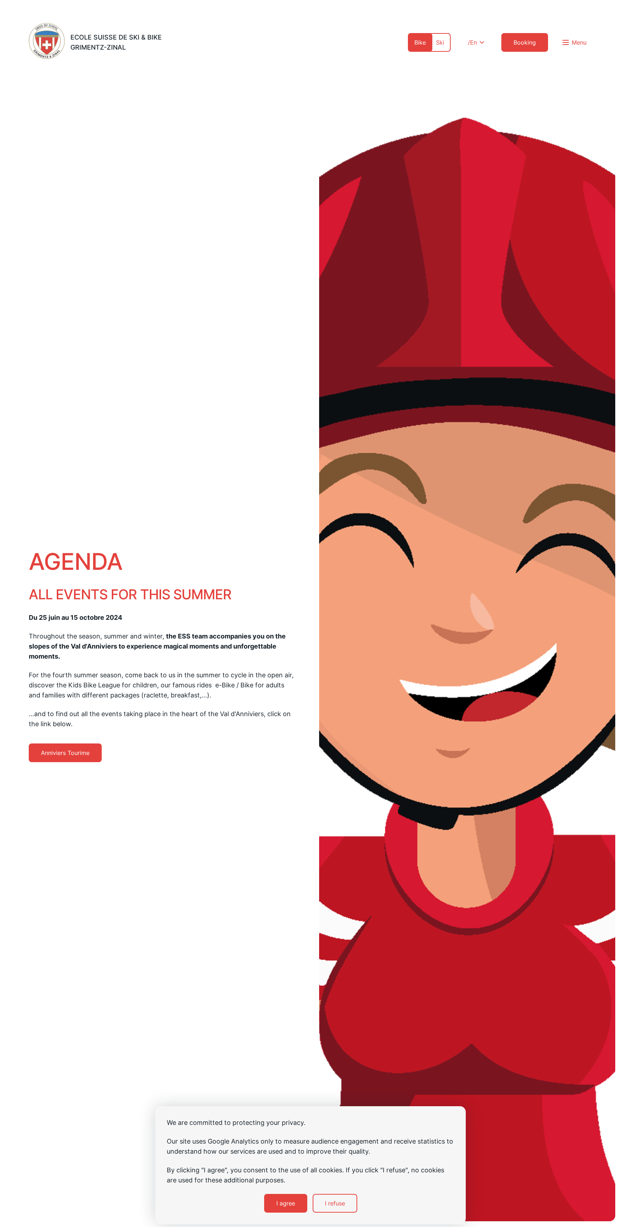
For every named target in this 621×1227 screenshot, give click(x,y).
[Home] (47, 42)
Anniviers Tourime (65, 752)
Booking (525, 42)
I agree (285, 1203)
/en (472, 42)
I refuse (335, 1203)
